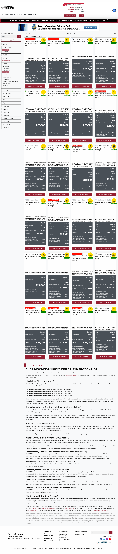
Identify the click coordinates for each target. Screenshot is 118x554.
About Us (47, 532)
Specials (61, 541)
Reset (11, 40)
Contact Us (17, 548)
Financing (48, 538)
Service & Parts (81, 532)
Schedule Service (70, 16)
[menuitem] (11, 50)
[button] (114, 10)
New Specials (63, 537)
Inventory (63, 532)
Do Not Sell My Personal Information (60, 548)
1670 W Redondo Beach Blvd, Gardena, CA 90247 (19, 14)
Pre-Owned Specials (64, 539)
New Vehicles (63, 534)
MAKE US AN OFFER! (35, 86)
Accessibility (26, 548)
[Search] (19, 36)
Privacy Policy (36, 548)
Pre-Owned (62, 536)
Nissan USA (48, 540)
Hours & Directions (48, 534)
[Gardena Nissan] (7, 7)
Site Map (45, 548)
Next (41, 365)
